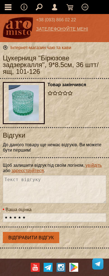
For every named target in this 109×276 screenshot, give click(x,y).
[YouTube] (35, 267)
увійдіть (94, 165)
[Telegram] (48, 267)
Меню (24, 7)
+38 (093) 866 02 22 (56, 19)
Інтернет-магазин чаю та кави (40, 47)
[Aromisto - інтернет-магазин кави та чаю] (18, 29)
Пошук (39, 7)
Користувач (54, 7)
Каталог (8, 7)
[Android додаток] (73, 267)
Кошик (70, 7)
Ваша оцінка (19, 209)
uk (85, 7)
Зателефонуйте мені (62, 29)
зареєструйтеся (27, 170)
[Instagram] (60, 267)
